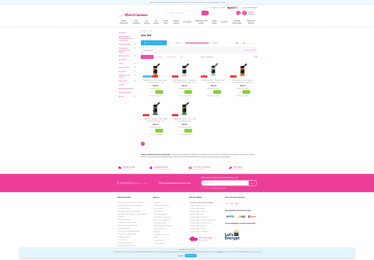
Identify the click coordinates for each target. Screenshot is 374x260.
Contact (157, 202)
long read (219, 251)
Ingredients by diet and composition (130, 205)
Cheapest (159, 57)
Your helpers (158, 211)
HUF (222, 8)
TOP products (147, 57)
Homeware (122, 71)
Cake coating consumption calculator (131, 202)
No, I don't (180, 255)
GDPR (156, 237)
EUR (218, 8)
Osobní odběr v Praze (197, 205)
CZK (214, 8)
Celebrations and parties (124, 76)
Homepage (144, 31)
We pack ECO (159, 208)
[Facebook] (227, 203)
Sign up (252, 183)
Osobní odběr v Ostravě (198, 211)
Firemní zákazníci (124, 228)
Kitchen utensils (124, 67)
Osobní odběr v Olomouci (199, 217)
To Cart (159, 92)
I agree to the (215, 188)
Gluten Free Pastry (124, 219)
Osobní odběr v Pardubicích (199, 231)
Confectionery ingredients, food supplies (124, 50)
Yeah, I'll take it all (191, 255)
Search (205, 13)
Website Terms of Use (161, 234)
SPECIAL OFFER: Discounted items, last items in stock (126, 38)
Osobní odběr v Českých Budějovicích (203, 220)
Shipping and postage (161, 205)
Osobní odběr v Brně (197, 208)
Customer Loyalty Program (127, 222)
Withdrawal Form (160, 229)
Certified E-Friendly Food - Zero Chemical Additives (132, 215)
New (181, 57)
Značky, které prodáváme (127, 234)
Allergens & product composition (129, 211)
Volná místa (122, 240)
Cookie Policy (158, 240)
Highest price (171, 57)
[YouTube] (237, 203)
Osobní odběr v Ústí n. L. (198, 229)
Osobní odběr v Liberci (198, 226)
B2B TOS (157, 231)
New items (122, 33)
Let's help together (160, 214)
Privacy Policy (159, 243)
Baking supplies (124, 56)
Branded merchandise (126, 88)
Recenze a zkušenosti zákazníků (129, 231)
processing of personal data (218, 188)
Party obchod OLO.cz (125, 243)
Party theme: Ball (148, 50)
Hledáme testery (124, 237)
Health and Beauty (125, 92)
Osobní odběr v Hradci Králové (200, 223)
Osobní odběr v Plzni (197, 214)
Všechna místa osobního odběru (202, 202)
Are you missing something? (128, 225)
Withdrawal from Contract (163, 226)
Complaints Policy (160, 223)
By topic (121, 96)
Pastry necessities (125, 44)
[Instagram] (232, 203)
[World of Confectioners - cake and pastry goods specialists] (132, 13)
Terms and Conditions (161, 220)
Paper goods (123, 81)
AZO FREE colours (124, 208)
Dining (121, 63)
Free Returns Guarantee (162, 217)
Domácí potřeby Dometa (126, 246)
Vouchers (122, 85)
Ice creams (122, 59)
